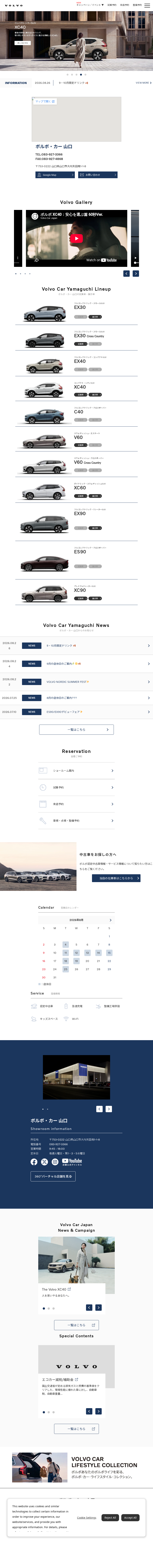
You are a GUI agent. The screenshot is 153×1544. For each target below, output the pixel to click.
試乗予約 (111, 5)
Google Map (49, 174)
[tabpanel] (76, 238)
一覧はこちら (76, 730)
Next (136, 273)
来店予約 (124, 5)
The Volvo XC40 (54, 1289)
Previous (126, 273)
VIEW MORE (142, 82)
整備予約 (137, 5)
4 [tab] (30, 274)
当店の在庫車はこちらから (116, 878)
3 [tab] (25, 274)
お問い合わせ (93, 174)
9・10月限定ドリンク (72, 82)
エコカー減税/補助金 (58, 1380)
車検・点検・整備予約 (66, 820)
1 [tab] (16, 274)
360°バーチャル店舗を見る (53, 1176)
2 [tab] (20, 274)
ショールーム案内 (63, 770)
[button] (67, 75)
